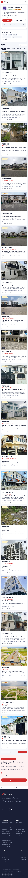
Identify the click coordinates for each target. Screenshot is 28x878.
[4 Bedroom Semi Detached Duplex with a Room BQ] (14, 242)
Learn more (5, 805)
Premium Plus (4, 857)
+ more (5, 39)
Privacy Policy (4, 871)
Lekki (5, 34)
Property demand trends (21, 827)
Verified (10, 9)
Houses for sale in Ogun (7, 846)
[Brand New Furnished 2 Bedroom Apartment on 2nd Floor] (14, 593)
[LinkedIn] (8, 874)
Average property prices (21, 829)
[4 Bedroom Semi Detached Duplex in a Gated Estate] (14, 732)
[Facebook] (3, 874)
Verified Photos (5, 861)
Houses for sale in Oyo (6, 840)
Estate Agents (4, 787)
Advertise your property (7, 852)
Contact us (23, 857)
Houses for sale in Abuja (7, 833)
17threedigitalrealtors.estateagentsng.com (12, 16)
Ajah (10, 34)
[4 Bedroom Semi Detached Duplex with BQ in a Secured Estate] (14, 452)
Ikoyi (15, 34)
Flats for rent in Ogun (6, 844)
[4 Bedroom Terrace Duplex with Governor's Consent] (14, 346)
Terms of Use (10, 871)
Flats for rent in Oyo (6, 838)
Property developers (20, 824)
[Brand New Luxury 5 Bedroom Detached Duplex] (14, 312)
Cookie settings (17, 871)
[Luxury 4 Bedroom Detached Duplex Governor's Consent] (14, 68)
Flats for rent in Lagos (6, 824)
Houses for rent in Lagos (7, 822)
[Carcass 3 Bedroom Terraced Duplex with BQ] (14, 173)
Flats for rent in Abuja (6, 831)
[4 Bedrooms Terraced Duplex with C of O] (14, 277)
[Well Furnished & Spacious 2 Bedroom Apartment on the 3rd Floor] (14, 557)
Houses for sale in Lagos (7, 827)
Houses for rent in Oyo (6, 835)
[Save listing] (25, 53)
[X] (5, 874)
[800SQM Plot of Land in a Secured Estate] (14, 697)
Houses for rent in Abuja (7, 829)
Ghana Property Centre (17, 814)
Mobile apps (23, 859)
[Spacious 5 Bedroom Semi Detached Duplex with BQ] (14, 417)
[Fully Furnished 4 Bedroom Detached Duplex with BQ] (14, 382)
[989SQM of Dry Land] (14, 522)
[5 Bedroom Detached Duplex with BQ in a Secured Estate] (14, 104)
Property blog (19, 833)
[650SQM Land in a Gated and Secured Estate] (14, 663)
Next (21, 752)
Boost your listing (5, 859)
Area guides (18, 835)
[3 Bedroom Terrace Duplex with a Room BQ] (14, 208)
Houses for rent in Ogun (7, 842)
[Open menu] (25, 2)
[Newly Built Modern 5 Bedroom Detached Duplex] (14, 628)
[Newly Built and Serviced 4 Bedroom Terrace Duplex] (14, 487)
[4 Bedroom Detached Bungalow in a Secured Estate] (14, 139)
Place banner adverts (6, 863)
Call (8, 20)
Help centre (23, 855)
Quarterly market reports (21, 831)
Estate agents (19, 822)
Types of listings (5, 855)
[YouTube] (11, 874)
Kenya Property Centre (6, 814)
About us (23, 852)
